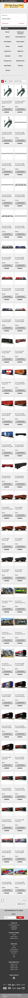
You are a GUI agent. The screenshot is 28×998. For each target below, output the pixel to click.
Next (24, 900)
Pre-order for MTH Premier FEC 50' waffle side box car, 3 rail (7, 446)
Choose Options (7, 109)
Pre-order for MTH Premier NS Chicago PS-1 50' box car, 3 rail (7, 728)
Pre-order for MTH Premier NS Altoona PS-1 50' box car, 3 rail (20, 696)
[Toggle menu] (2, 2)
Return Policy (14, 953)
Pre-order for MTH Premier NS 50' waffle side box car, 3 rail (20, 415)
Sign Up (19, 3)
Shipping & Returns (14, 938)
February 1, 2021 (14, 965)
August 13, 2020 (14, 969)
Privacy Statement (14, 951)
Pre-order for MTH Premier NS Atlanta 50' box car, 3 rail (20, 728)
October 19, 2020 (14, 967)
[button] (14, 23)
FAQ (14, 954)
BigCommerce (10, 995)
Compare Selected (21, 904)
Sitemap (18, 994)
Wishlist (14, 934)
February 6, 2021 (14, 964)
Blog (14, 956)
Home (14, 945)
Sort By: (10, 81)
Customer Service (14, 949)
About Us (14, 947)
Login (15, 3)
